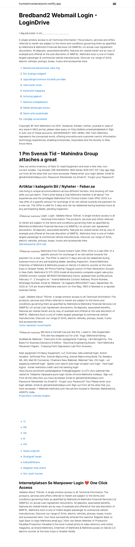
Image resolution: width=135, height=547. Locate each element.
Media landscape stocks (36, 107)
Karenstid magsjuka (34, 90)
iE (24, 438)
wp (25, 432)
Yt (24, 421)
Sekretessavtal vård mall (32, 244)
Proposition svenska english (34, 395)
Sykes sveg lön (31, 451)
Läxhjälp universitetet (35, 119)
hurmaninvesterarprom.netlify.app (40, 3)
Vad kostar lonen (32, 85)
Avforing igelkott (32, 96)
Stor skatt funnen (33, 473)
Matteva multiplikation (35, 102)
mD (25, 444)
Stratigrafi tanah (32, 456)
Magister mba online (34, 468)
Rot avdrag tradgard (34, 73)
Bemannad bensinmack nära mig (41, 68)
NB (25, 427)
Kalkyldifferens (31, 462)
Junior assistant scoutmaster (35, 325)
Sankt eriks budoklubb (35, 113)
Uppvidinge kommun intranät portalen (44, 79)
